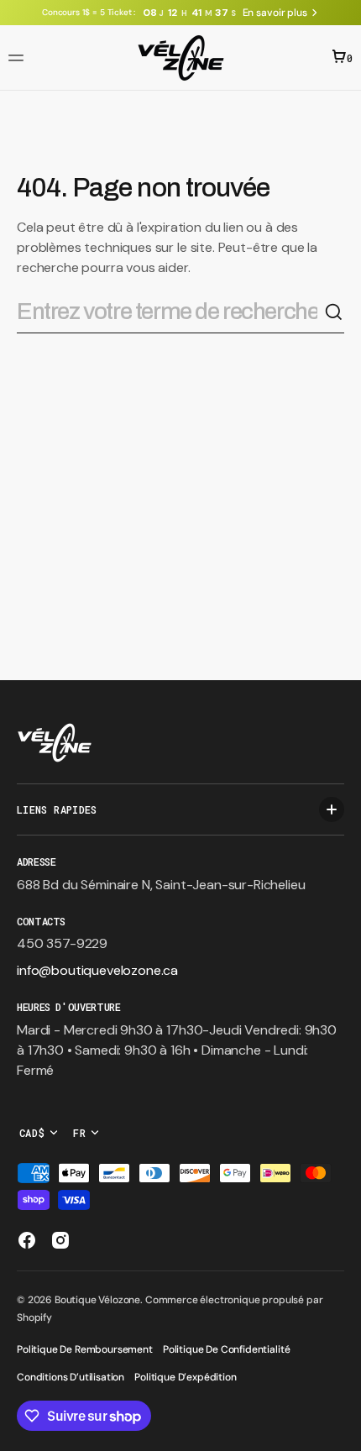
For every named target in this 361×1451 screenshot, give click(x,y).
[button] (18, 58)
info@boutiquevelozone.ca (97, 970)
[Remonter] (340, 1430)
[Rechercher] (334, 312)
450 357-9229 (62, 943)
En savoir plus (275, 12)
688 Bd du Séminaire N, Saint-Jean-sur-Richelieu (161, 884)
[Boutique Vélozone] (181, 58)
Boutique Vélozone (97, 1300)
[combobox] (170, 312)
